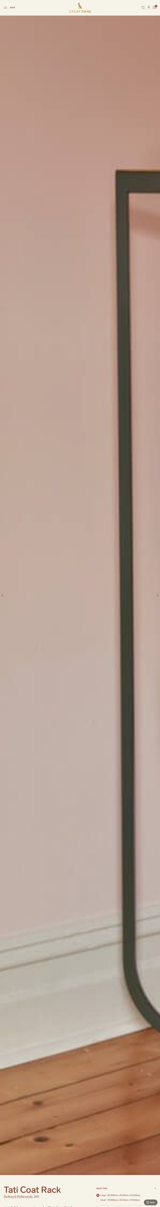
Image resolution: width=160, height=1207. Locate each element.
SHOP (12, 7)
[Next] (157, 595)
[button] (126, 1188)
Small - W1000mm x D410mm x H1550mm (120, 1200)
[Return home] (80, 8)
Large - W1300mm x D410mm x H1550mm (120, 1195)
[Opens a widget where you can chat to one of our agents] (151, 1202)
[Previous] (2, 595)
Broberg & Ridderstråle (18, 1197)
